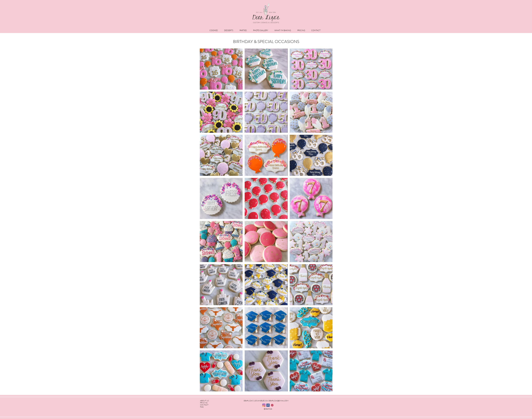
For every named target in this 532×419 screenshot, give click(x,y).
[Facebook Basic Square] (268, 405)
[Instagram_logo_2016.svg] (263, 405)
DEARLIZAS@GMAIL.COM (278, 401)
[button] (214, 30)
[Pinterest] (272, 405)
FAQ (202, 407)
